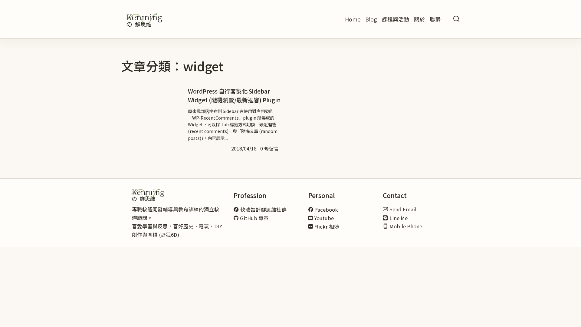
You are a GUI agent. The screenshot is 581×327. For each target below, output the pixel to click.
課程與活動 (395, 19)
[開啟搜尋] (456, 19)
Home (352, 19)
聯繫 (435, 19)
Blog (371, 19)
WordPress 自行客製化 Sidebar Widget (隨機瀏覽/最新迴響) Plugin (234, 95)
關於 (419, 19)
